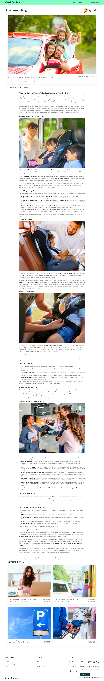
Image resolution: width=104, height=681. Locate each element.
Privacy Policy (95, 677)
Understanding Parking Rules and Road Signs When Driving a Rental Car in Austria (23, 642)
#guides (94, 10)
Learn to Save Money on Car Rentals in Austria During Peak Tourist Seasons (23, 600)
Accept (84, 674)
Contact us (71, 661)
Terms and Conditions (43, 664)
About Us (7, 661)
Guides (19, 87)
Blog (74, 2)
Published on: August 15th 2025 (86, 76)
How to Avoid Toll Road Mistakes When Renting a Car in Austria (66, 600)
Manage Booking (94, 2)
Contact (79, 2)
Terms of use (87, 677)
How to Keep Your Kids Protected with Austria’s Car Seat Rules (31, 77)
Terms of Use (40, 666)
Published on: (46, 600)
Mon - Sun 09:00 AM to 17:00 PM (77, 664)
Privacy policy (40, 661)
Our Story (79, 677)
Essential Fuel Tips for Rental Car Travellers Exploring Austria (68, 642)
